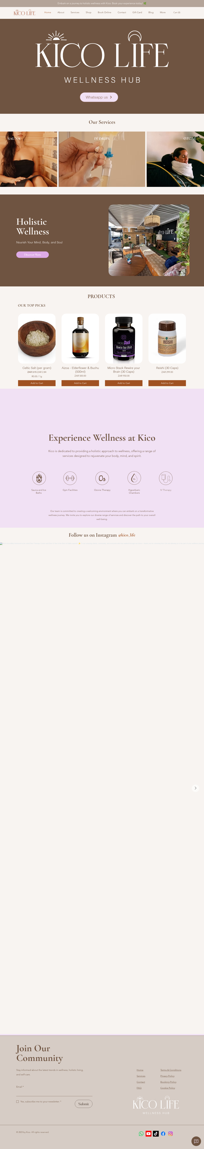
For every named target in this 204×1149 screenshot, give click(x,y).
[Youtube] (148, 1134)
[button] (177, 12)
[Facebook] (163, 1134)
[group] (102, 349)
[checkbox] (14, 180)
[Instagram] (170, 1134)
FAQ (139, 1088)
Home (140, 1070)
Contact (141, 1082)
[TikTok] (156, 1134)
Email (20, 1086)
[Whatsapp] (141, 1134)
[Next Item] (195, 788)
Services (141, 1076)
